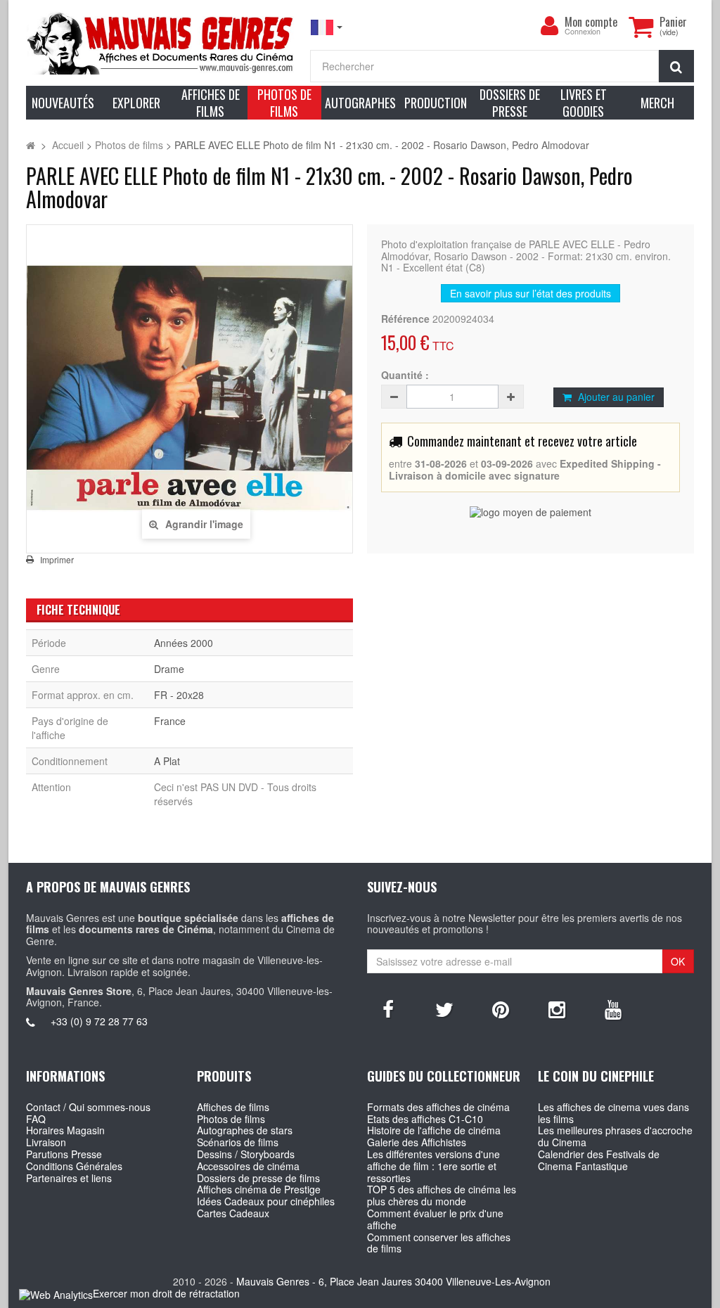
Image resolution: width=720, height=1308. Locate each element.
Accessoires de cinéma (248, 1166)
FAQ (36, 1119)
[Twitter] (444, 1008)
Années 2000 (183, 643)
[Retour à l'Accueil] (30, 145)
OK (678, 961)
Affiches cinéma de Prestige (259, 1189)
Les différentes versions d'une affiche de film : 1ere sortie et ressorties (433, 1166)
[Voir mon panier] (640, 27)
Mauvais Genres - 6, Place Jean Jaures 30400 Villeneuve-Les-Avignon (393, 1281)
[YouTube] (613, 1008)
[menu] (549, 26)
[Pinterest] (501, 1008)
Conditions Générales (74, 1166)
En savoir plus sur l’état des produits (530, 293)
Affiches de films (233, 1107)
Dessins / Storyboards (246, 1154)
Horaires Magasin (65, 1130)
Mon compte (591, 21)
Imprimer (57, 560)
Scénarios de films (237, 1142)
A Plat (167, 761)
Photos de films (231, 1119)
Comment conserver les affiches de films (438, 1243)
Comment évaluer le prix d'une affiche (435, 1219)
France (170, 721)
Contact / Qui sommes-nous (88, 1107)
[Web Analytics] (56, 1294)
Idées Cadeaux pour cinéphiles (266, 1201)
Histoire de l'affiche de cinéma (434, 1130)
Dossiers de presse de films (258, 1178)
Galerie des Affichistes (416, 1142)
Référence (405, 319)
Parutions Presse (64, 1154)
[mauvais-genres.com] (161, 43)
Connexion (582, 32)
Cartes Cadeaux (233, 1213)
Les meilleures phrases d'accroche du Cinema (615, 1136)
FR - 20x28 (179, 695)
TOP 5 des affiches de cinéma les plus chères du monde (441, 1195)
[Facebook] (388, 1008)
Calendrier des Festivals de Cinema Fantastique (599, 1160)
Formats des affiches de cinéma (438, 1107)
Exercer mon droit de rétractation (166, 1293)
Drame (169, 669)
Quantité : (405, 375)
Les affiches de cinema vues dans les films (613, 1113)
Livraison (46, 1142)
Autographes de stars (244, 1130)
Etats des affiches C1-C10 (425, 1119)
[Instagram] (557, 1008)
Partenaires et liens (69, 1178)
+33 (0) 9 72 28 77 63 (99, 1021)
